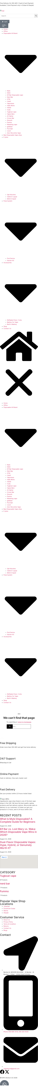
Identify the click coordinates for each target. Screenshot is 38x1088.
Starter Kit (10, 260)
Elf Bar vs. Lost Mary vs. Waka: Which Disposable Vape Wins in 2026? (18, 832)
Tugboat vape (11, 112)
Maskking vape (12, 124)
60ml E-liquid (11, 199)
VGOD (9, 108)
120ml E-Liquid (12, 197)
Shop (5, 326)
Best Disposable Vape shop (13, 135)
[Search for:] (19, 726)
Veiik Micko (11, 105)
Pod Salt (10, 129)
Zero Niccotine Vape (14, 133)
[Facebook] (2, 1072)
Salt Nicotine (11, 194)
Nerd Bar (10, 97)
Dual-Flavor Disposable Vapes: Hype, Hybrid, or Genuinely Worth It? (18, 845)
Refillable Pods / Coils (14, 320)
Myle (8, 91)
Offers (6, 31)
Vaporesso (10, 103)
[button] (19, 366)
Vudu (8, 110)
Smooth (9, 120)
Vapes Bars (10, 114)
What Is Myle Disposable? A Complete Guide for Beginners (17, 820)
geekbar (10, 126)
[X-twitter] (7, 1072)
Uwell (9, 101)
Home (5, 29)
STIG (8, 99)
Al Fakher (10, 116)
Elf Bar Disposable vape (15, 95)
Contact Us (7, 328)
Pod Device (11, 258)
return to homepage (24, 722)
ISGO (8, 93)
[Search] (10, 726)
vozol (9, 131)
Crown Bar (10, 118)
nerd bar (5, 883)
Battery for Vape (12, 322)
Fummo (9, 122)
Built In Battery (12, 324)
